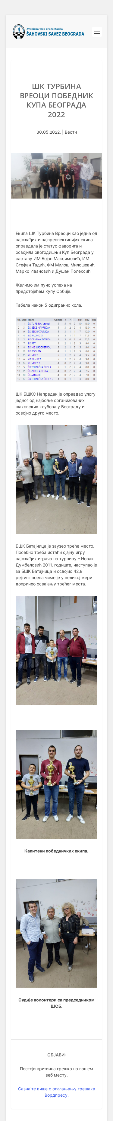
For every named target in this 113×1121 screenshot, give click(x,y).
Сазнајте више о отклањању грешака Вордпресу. (56, 1092)
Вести (71, 132)
